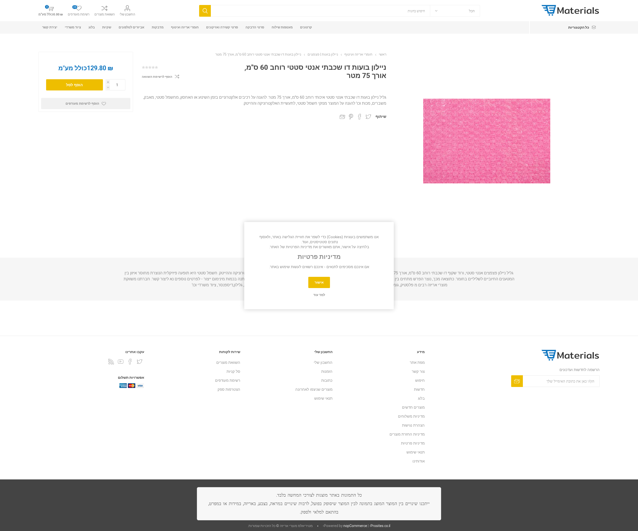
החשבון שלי (127, 14)
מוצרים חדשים (413, 407)
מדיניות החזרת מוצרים (407, 434)
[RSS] (111, 362)
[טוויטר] (140, 362)
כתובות (326, 380)
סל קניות (233, 371)
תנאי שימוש (415, 452)
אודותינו (418, 461)
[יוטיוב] (121, 362)
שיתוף (381, 116)
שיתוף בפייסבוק (359, 116)
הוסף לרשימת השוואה (157, 76)
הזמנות (326, 371)
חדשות (419, 389)
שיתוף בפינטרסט (351, 116)
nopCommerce (355, 526)
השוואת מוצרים (104, 14)
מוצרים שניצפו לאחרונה (313, 389)
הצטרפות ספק (229, 389)
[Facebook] (130, 362)
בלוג (421, 398)
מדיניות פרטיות (413, 443)
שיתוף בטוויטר (368, 116)
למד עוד (319, 295)
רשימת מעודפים (227, 380)
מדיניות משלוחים (411, 416)
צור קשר (418, 371)
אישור (319, 282)
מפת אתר (417, 362)
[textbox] (320, 11)
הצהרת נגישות (413, 425)
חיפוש (420, 380)
